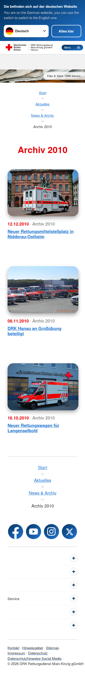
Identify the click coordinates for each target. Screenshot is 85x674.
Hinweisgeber (32, 647)
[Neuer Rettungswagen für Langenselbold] (43, 386)
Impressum (16, 652)
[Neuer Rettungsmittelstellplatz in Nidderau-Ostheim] (43, 192)
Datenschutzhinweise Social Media (34, 658)
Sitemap (52, 647)
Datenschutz (38, 652)
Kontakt (13, 647)
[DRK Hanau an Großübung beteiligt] (43, 289)
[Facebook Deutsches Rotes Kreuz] (15, 531)
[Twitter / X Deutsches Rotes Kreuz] (69, 531)
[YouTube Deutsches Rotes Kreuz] (33, 531)
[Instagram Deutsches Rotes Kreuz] (51, 531)
